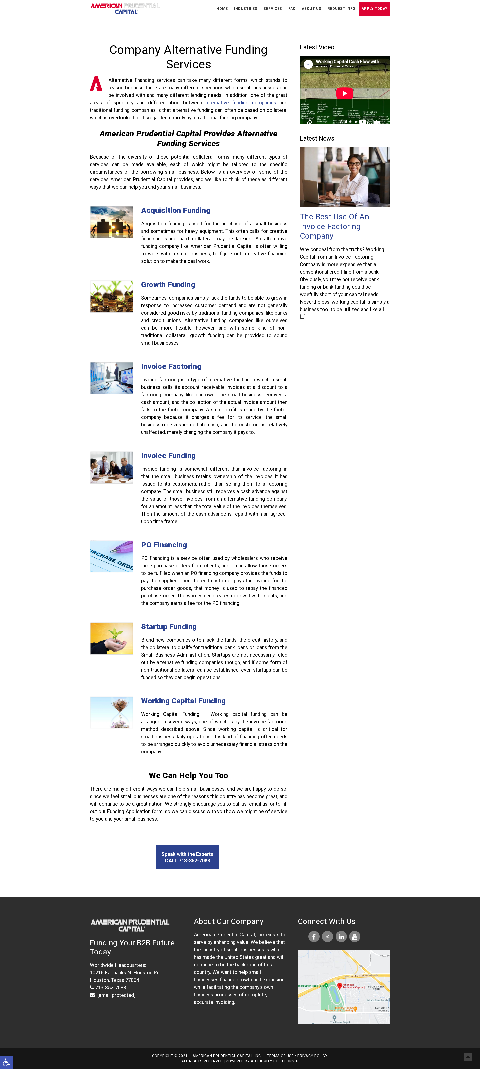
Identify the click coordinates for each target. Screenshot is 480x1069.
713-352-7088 (110, 988)
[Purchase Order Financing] (112, 531)
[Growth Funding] (112, 271)
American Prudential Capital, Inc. (125, 9)
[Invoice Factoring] (112, 353)
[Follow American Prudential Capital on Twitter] (328, 937)
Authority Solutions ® (275, 1061)
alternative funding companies (241, 103)
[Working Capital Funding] (112, 687)
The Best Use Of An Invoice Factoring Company (334, 226)
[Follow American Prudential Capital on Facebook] (314, 937)
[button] (6, 1062)
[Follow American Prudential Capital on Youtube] (354, 937)
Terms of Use (281, 1056)
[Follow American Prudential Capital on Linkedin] (341, 937)
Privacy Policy (313, 1056)
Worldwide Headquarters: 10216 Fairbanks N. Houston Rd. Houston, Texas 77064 (125, 972)
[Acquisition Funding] (112, 197)
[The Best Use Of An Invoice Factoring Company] (345, 178)
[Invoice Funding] (112, 442)
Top (468, 1057)
